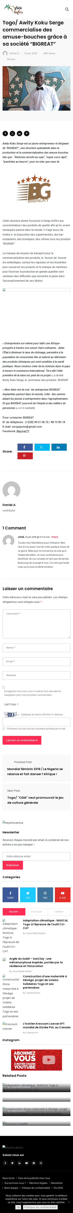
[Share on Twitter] (12, 133)
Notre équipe (11, 1188)
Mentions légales (38, 1183)
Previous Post (23, 762)
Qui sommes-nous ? (15, 1183)
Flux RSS (58, 1188)
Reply (54, 537)
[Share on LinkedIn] (19, 133)
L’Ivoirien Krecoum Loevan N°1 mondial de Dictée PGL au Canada (46, 1025)
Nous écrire (9, 1178)
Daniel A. (9, 505)
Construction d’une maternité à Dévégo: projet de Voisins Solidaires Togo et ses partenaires (45, 982)
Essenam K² (32, 1032)
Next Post (13, 791)
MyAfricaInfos (33, 992)
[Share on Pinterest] (26, 133)
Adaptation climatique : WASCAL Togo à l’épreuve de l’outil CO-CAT (45, 924)
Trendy (59, 912)
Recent (14, 912)
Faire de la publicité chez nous (34, 1178)
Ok (18, 1207)
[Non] (68, 1202)
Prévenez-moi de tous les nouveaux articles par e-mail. (36, 728)
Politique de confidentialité (36, 1188)
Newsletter (57, 1183)
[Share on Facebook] (5, 133)
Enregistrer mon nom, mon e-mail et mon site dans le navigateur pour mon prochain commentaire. (32, 693)
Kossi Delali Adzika (35, 933)
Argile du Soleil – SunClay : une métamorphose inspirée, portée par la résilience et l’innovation (36, 962)
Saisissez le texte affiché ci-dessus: (42, 714)
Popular (36, 912)
